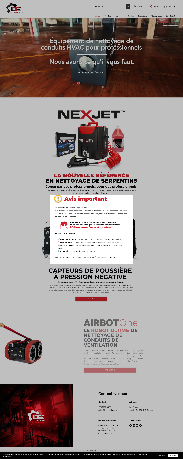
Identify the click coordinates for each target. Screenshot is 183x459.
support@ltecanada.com (101, 230)
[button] (129, 196)
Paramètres (161, 455)
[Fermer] (180, 455)
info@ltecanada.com (79, 230)
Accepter (173, 455)
